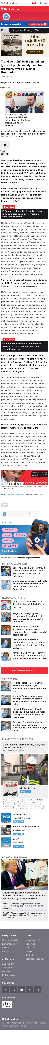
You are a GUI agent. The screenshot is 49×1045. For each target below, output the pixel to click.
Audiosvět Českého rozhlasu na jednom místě (20, 558)
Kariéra (29, 951)
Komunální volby (10, 944)
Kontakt (29, 955)
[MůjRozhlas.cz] (5, 88)
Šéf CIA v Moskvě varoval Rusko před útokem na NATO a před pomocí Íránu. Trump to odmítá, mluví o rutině (24, 915)
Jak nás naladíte (33, 940)
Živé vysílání (9, 546)
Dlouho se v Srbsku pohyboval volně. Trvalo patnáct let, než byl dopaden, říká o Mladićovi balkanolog (23, 906)
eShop (5, 951)
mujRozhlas (6, 522)
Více (39, 30)
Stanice (5, 947)
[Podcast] (2, 154)
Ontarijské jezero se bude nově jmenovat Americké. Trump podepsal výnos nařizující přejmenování (24, 895)
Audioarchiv (7, 967)
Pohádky (19, 535)
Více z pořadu (10, 679)
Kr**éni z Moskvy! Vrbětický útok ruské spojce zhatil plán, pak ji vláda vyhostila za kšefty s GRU (30, 656)
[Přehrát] (5, 145)
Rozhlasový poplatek (35, 959)
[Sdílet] (7, 154)
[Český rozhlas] (9, 3)
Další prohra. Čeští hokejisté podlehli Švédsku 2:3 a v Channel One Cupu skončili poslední (21, 346)
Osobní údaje (17, 1023)
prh (41, 495)
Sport (4, 30)
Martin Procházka (16, 495)
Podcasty (6, 971)
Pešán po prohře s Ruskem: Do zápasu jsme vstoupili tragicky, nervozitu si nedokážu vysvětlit (22, 214)
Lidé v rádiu (31, 947)
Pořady (28, 30)
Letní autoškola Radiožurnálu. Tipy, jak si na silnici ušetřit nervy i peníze (30, 604)
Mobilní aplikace (9, 975)
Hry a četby (9, 530)
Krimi (6, 535)
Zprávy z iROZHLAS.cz (14, 857)
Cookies (5, 1023)
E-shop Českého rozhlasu (17, 739)
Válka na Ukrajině (10, 940)
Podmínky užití (31, 1023)
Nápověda (30, 944)
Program (16, 30)
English (43, 1023)
